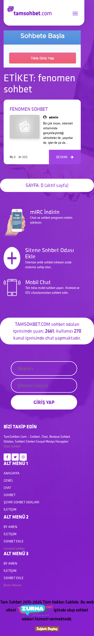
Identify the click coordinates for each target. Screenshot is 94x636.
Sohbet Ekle (14, 541)
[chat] (47, 628)
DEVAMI (65, 157)
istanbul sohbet (14, 548)
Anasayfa (12, 473)
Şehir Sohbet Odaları (21, 502)
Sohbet (15, 446)
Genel (8, 480)
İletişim (10, 509)
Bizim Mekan (12, 585)
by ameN (10, 527)
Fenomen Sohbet (29, 109)
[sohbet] (35, 610)
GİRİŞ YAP (44, 402)
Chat (7, 446)
